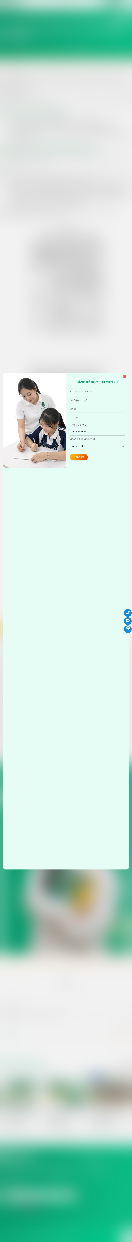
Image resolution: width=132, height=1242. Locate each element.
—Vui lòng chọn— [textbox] (79, 432)
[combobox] (97, 432)
